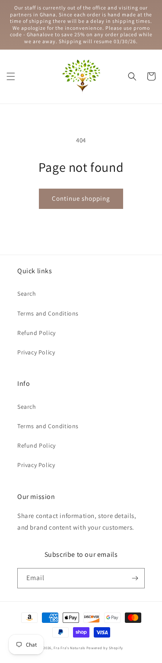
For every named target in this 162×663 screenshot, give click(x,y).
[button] (10, 76)
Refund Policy (36, 333)
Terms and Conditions (48, 313)
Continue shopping (81, 198)
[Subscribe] (134, 578)
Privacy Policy (36, 352)
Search (26, 293)
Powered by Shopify (104, 647)
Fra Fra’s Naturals (69, 647)
